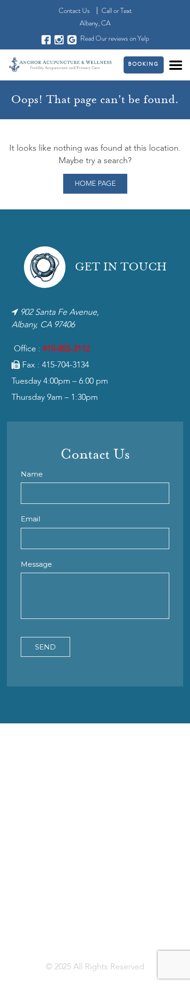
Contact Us (74, 11)
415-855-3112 (66, 349)
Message (36, 564)
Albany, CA (95, 23)
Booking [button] (143, 64)
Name (32, 474)
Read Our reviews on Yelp (114, 38)
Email (30, 518)
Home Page (95, 184)
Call (106, 11)
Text (126, 11)
